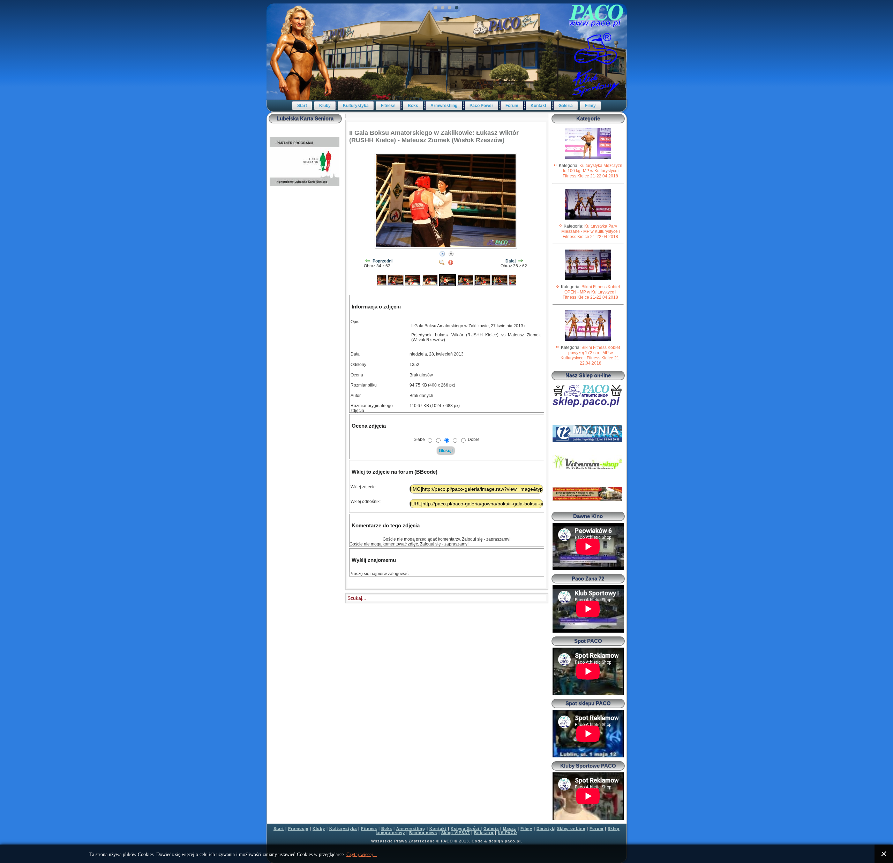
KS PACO (507, 833)
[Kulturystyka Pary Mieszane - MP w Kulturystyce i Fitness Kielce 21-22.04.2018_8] (588, 219)
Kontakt (538, 105)
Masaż (509, 828)
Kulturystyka (356, 105)
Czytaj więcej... (361, 854)
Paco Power (481, 105)
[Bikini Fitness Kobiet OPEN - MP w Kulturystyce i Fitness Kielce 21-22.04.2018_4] (588, 279)
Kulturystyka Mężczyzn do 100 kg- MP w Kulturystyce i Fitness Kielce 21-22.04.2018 (592, 170)
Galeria (565, 105)
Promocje (298, 828)
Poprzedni (382, 261)
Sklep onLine (571, 828)
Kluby (325, 105)
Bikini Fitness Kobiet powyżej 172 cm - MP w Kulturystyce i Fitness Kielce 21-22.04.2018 (591, 355)
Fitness (388, 105)
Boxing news (423, 833)
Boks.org (484, 833)
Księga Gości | (466, 828)
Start (302, 105)
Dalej (510, 261)
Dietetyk (545, 828)
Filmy (590, 105)
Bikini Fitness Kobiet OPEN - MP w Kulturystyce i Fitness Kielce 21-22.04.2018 (591, 292)
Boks (413, 105)
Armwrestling (443, 105)
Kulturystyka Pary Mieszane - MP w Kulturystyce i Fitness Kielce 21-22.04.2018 (590, 231)
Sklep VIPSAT (455, 833)
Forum (511, 105)
